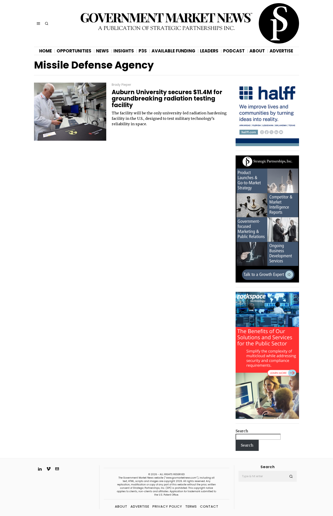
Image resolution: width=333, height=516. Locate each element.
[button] (291, 476)
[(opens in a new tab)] (267, 218)
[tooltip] (39, 468)
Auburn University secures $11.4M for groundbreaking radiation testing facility (167, 98)
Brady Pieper (121, 85)
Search (242, 431)
